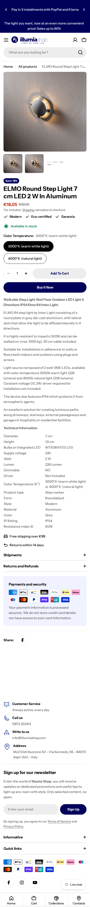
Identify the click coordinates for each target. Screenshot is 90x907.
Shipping (28, 210)
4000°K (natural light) (25, 258)
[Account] (75, 40)
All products (27, 66)
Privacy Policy (13, 826)
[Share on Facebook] (22, 640)
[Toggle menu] (6, 40)
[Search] (80, 52)
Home (8, 66)
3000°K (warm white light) (28, 246)
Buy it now (45, 287)
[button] (6, 9)
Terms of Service (59, 821)
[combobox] (45, 52)
